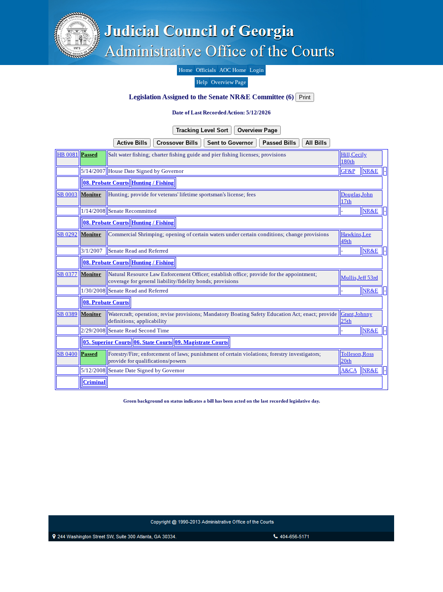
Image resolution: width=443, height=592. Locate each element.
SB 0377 (67, 274)
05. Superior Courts (107, 342)
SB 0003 (67, 194)
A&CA (349, 370)
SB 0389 (67, 314)
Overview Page (228, 82)
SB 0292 (67, 234)
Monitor (91, 194)
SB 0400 (67, 354)
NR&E (370, 171)
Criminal (94, 382)
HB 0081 (67, 154)
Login (257, 70)
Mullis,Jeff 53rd (359, 277)
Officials (206, 70)
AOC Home (232, 70)
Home (186, 70)
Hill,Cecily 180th (354, 158)
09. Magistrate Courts (201, 342)
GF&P (348, 171)
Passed (89, 154)
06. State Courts (153, 342)
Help (202, 82)
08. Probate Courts (106, 182)
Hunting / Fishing (153, 182)
